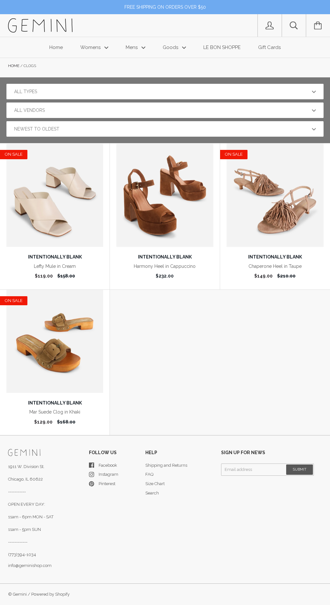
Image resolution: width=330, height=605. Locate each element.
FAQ (149, 474)
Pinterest (107, 483)
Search (152, 493)
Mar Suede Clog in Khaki (54, 412)
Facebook (108, 465)
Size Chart (155, 483)
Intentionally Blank (55, 256)
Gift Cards (269, 47)
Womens (91, 47)
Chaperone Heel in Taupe (275, 266)
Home (56, 47)
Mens (132, 47)
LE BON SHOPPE (222, 47)
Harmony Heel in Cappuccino (165, 266)
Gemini (20, 594)
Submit (299, 469)
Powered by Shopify (50, 594)
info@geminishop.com (30, 565)
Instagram (108, 474)
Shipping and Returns (166, 465)
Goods (171, 47)
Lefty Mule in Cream (55, 266)
